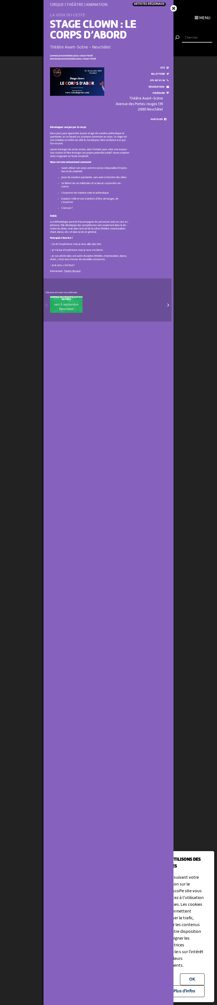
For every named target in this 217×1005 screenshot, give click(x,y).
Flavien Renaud (72, 271)
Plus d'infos (184, 991)
